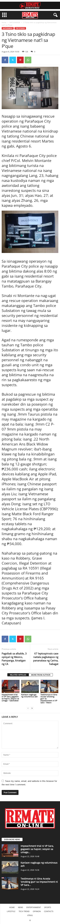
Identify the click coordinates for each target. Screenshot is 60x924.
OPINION (37, 911)
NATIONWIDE (15, 22)
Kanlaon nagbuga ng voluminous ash (29, 695)
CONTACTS (48, 911)
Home (4, 22)
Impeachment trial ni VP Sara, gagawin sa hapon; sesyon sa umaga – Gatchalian (10, 697)
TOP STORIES (20, 28)
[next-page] (32, 708)
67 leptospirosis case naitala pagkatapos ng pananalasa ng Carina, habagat (45, 659)
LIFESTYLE (11, 911)
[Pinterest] (20, 60)
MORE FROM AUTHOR (40, 675)
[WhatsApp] (28, 60)
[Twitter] (12, 60)
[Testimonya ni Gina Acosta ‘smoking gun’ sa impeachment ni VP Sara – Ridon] (49, 686)
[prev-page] (28, 708)
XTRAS (30, 915)
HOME (12, 907)
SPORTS (47, 907)
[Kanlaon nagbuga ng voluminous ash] (30, 686)
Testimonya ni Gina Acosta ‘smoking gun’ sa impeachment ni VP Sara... (39, 881)
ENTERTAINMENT (33, 907)
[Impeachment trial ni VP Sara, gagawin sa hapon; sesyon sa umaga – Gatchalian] (11, 686)
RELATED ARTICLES (18, 675)
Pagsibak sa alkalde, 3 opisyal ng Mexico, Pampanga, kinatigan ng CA (14, 659)
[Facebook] (5, 60)
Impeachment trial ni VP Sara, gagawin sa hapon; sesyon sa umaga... (37, 849)
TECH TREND (24, 911)
